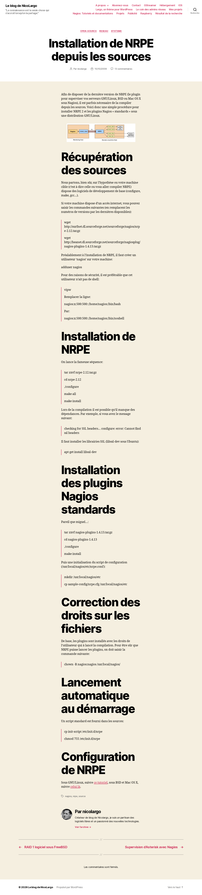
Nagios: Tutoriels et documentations (93, 13)
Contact (136, 5)
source (82, 796)
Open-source (88, 31)
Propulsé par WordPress (69, 887)
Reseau (103, 31)
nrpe (75, 796)
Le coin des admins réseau (151, 9)
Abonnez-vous (120, 5)
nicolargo (82, 68)
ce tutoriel (101, 783)
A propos (101, 5)
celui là (75, 787)
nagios (68, 796)
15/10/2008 (101, 68)
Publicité (132, 13)
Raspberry (146, 13)
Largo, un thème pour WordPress (114, 9)
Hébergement (167, 5)
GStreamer (150, 5)
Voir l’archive (83, 827)
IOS (180, 5)
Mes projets (175, 9)
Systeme (116, 31)
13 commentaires (123, 68)
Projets (120, 13)
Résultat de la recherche (168, 13)
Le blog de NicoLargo (21, 5)
